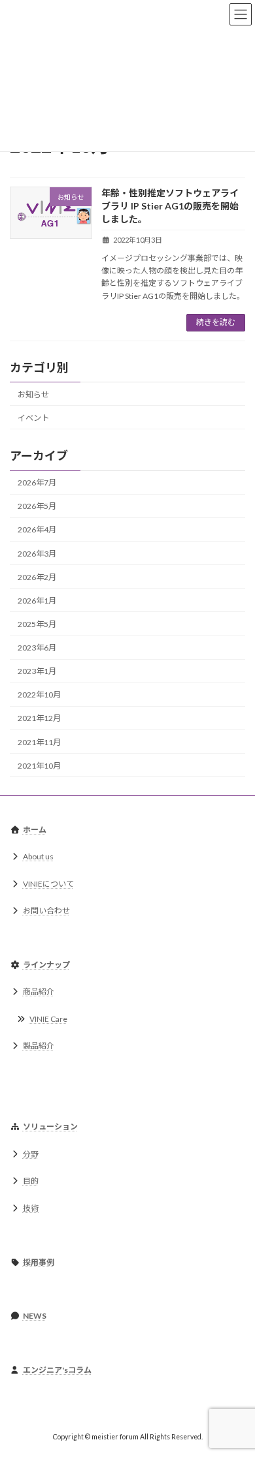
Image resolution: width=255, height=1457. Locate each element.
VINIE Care (48, 1019)
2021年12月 (39, 718)
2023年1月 (37, 671)
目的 (31, 1181)
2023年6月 (37, 647)
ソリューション (50, 1126)
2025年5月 (37, 624)
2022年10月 (39, 694)
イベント (33, 418)
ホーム (34, 830)
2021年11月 (39, 741)
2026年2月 (37, 576)
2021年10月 (39, 765)
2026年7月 (37, 482)
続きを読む (215, 322)
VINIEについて (48, 884)
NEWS (34, 1316)
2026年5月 (37, 506)
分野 (31, 1154)
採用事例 (38, 1262)
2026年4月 (37, 529)
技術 (31, 1208)
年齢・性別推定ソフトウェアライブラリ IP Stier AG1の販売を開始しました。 (170, 205)
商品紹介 (38, 991)
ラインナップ (46, 965)
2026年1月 (37, 601)
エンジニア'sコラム (57, 1370)
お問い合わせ (46, 910)
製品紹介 (38, 1046)
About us (38, 856)
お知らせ (33, 394)
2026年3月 (37, 553)
